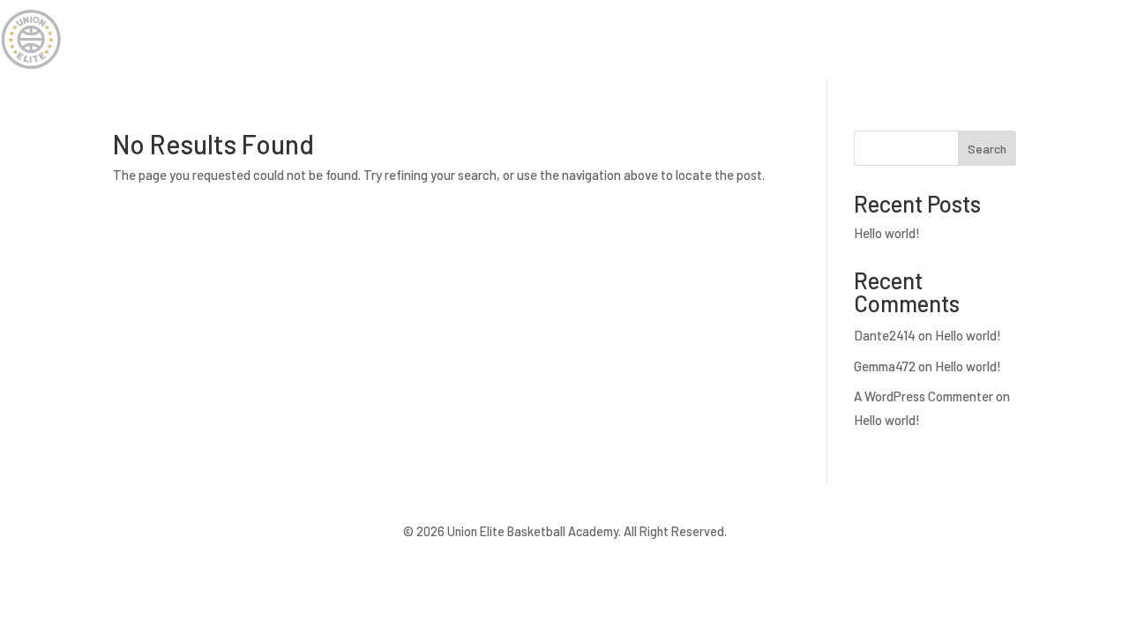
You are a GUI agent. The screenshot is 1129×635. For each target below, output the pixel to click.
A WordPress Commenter (923, 396)
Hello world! (887, 233)
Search (987, 148)
